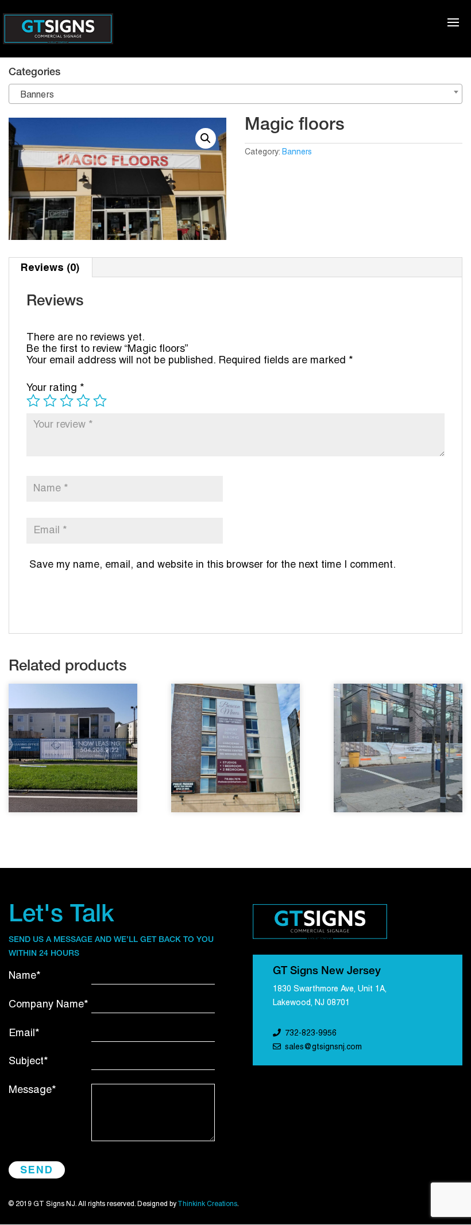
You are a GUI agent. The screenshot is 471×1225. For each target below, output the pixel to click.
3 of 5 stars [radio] (67, 401)
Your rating (55, 388)
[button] (205, 138)
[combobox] (235, 94)
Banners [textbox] (34, 95)
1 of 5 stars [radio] (33, 401)
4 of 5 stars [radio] (83, 401)
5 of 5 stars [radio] (100, 401)
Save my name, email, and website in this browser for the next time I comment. (212, 565)
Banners (297, 152)
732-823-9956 (311, 1033)
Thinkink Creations (207, 1204)
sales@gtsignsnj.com (323, 1047)
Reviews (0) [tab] (50, 267)
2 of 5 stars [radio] (50, 401)
